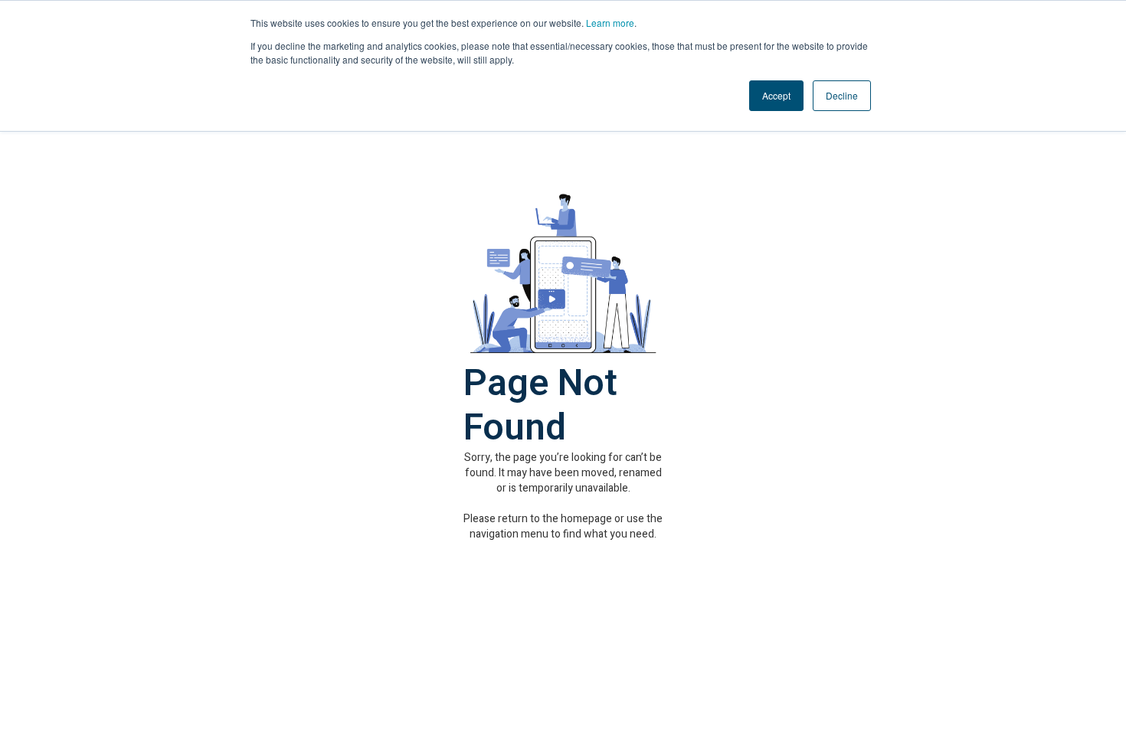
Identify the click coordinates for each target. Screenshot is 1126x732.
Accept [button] (776, 95)
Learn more (610, 22)
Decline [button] (842, 95)
